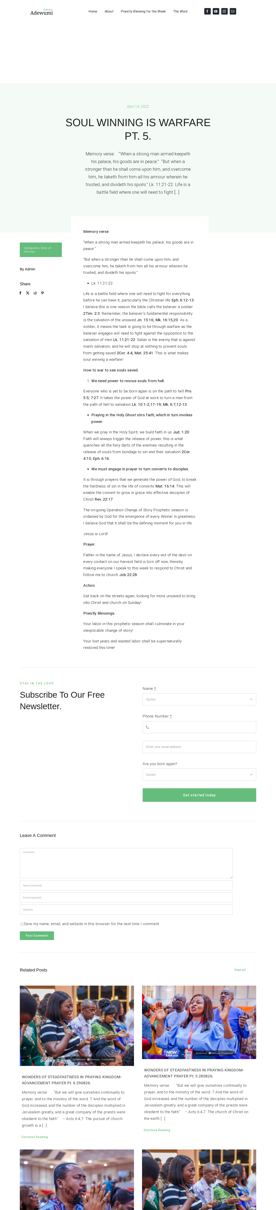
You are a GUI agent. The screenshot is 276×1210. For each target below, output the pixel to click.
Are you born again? (160, 763)
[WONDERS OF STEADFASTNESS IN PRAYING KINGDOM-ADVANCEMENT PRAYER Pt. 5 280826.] (199, 1022)
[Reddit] (35, 293)
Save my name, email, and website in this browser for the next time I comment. (92, 923)
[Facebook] (20, 293)
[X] (27, 293)
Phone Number (157, 716)
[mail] (233, 11)
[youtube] (216, 11)
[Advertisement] (138, 53)
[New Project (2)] (36, 9)
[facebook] (207, 11)
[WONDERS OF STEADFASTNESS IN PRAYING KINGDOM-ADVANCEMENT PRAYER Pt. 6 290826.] (77, 1026)
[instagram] (224, 11)
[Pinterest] (42, 293)
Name (149, 688)
